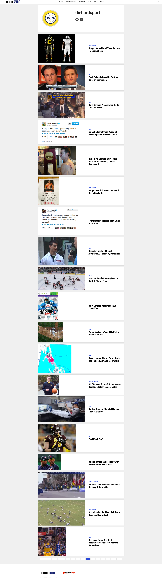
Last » (119, 559)
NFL (95, 2)
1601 (83, 559)
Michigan (60, 2)
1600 (78, 559)
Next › (113, 559)
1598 (68, 559)
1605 (103, 559)
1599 (73, 559)
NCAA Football (71, 2)
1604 (98, 559)
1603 (93, 559)
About (102, 2)
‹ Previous (61, 559)
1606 (108, 559)
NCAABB (82, 2)
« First (54, 559)
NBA (89, 2)
